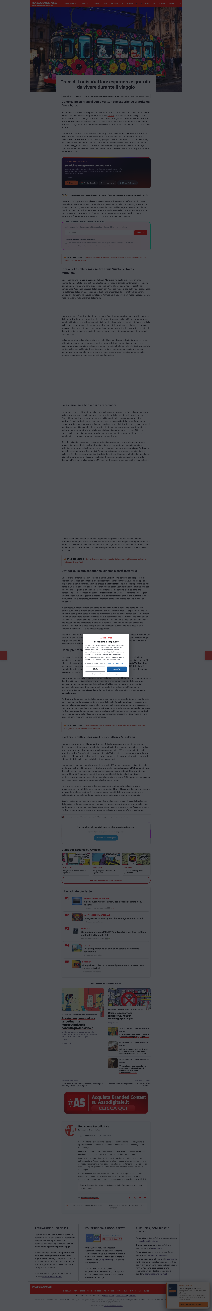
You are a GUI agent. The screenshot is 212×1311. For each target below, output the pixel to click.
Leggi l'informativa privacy (116, 663)
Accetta (117, 669)
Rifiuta (95, 669)
